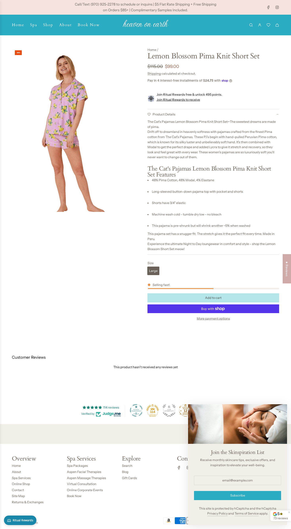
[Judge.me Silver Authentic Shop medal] (169, 410)
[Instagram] (277, 7)
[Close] (279, 411)
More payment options (213, 318)
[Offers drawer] (268, 25)
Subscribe (237, 495)
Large (153, 271)
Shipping (154, 73)
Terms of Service (247, 513)
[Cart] (277, 25)
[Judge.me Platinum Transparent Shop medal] (136, 410)
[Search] (251, 25)
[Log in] (259, 25)
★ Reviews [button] (287, 268)
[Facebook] (268, 7)
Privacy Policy (217, 513)
